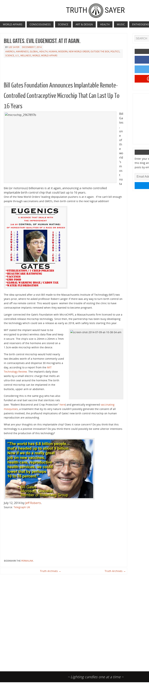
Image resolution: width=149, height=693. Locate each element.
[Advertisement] (70, 67)
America (10, 51)
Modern (63, 51)
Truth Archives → (50, 571)
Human (53, 51)
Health (43, 51)
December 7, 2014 (32, 47)
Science (9, 55)
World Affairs (49, 55)
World (36, 55)
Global (34, 51)
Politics (115, 51)
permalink (27, 560)
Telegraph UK (21, 507)
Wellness (25, 55)
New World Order (79, 51)
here (62, 404)
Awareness (22, 51)
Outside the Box (99, 51)
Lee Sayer (14, 47)
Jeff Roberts (33, 503)
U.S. (17, 55)
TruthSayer (95, 10)
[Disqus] (63, 621)
